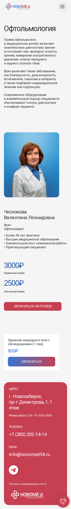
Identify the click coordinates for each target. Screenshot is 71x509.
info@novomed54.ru (29, 454)
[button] (33, 306)
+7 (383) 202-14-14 (28, 434)
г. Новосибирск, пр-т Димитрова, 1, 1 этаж (30, 402)
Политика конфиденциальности (28, 483)
